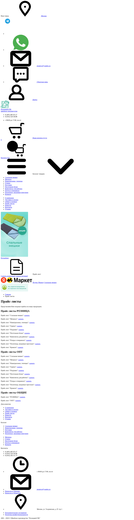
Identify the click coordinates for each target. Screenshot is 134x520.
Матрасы (8, 179)
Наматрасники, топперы (14, 181)
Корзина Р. (5, 149)
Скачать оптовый (21, 276)
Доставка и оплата (11, 200)
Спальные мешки (11, 177)
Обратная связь (42, 82)
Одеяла (7, 183)
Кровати (8, 194)
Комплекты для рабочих (13, 189)
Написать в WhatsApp (13, 493)
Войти (35, 100)
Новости (8, 205)
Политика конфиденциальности (16, 515)
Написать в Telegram (12, 491)
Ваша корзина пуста (40, 138)
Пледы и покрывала (12, 190)
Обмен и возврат (11, 202)
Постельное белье (11, 187)
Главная (8, 294)
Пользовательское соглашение (16, 513)
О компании (9, 198)
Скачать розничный (8, 276)
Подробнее (5, 258)
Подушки (8, 185)
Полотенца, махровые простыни (16, 192)
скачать (27, 315)
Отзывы (8, 209)
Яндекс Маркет (38, 282)
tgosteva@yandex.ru (43, 66)
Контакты (8, 207)
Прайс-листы (9, 203)
